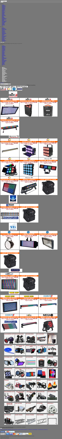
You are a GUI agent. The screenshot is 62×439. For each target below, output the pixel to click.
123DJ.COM (2, 42)
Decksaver (3, 10)
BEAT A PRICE (5, 429)
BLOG (47, 429)
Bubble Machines (4, 68)
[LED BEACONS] (41, 379)
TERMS (45, 429)
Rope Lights (3, 39)
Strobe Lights (4, 81)
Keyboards (3, 14)
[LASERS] (20, 390)
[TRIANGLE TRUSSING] (31, 425)
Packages (3, 17)
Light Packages (4, 36)
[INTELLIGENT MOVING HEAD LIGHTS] (20, 402)
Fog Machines (3, 31)
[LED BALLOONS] (52, 379)
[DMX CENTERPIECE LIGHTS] (9, 402)
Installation (3, 13)
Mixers (3, 56)
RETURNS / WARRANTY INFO (21, 429)
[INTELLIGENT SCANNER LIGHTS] (31, 402)
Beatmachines (3, 5)
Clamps (3, 69)
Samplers (3, 19)
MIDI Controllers (4, 15)
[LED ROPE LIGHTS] (31, 379)
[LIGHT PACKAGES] (9, 425)
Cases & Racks (4, 7)
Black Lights (3, 28)
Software (3, 20)
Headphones (3, 12)
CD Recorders (3, 8)
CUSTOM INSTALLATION (41, 429)
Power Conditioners (4, 18)
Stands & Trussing (4, 40)
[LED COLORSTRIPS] (41, 344)
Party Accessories (4, 38)
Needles (3, 16)
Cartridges (3, 47)
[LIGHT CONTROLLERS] (52, 402)
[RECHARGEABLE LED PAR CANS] (20, 379)
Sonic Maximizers (4, 21)
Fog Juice (3, 71)
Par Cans (3, 37)
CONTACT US (2, 429)
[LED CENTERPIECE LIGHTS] (9, 344)
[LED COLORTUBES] (31, 367)
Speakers (3, 23)
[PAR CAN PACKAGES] (9, 379)
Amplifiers (3, 45)
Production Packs (4, 58)
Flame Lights (3, 30)
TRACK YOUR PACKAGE (15, 429)
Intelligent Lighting (4, 33)
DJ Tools (3, 11)
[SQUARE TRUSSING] (20, 425)
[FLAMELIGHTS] (52, 390)
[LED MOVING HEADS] (31, 344)
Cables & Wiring (4, 6)
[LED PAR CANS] (52, 367)
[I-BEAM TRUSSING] (41, 425)
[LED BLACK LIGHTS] (20, 367)
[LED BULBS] (9, 390)
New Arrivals (3, 64)
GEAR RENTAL (9, 429)
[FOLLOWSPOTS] (31, 390)
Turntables (3, 63)
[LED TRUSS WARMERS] (41, 367)
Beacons (3, 27)
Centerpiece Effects (4, 29)
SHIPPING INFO (30, 429)
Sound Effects (3, 22)
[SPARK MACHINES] (52, 344)
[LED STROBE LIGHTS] (9, 367)
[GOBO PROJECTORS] (41, 402)
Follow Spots (3, 32)
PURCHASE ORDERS (34, 429)
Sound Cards (3, 61)
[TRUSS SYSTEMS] (52, 425)
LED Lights (3, 34)
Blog (2, 25)
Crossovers (3, 9)
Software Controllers (4, 60)
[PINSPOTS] (41, 390)
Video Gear (3, 24)
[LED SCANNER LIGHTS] (20, 344)
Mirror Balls (3, 77)
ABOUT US (26, 429)
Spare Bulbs (3, 80)
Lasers (3, 35)
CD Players (3, 48)
